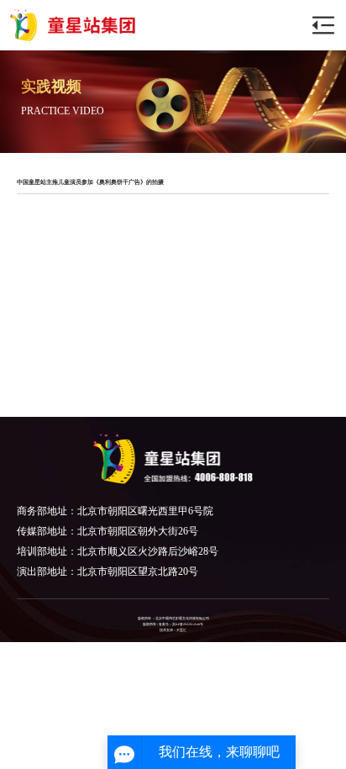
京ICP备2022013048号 (187, 624)
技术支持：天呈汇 (173, 630)
